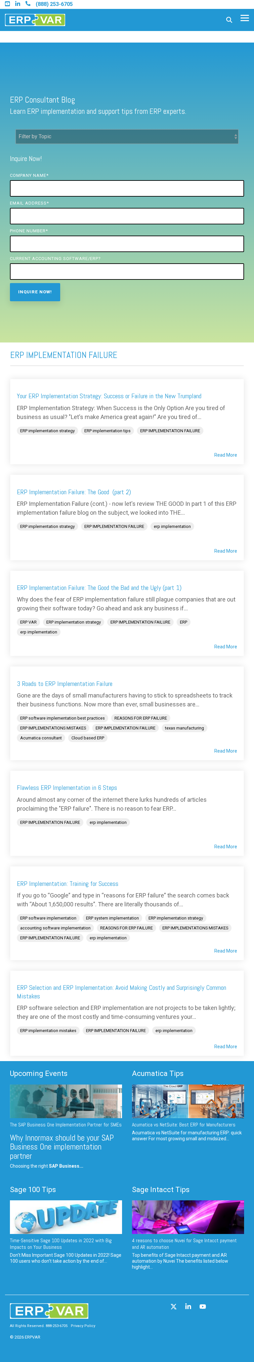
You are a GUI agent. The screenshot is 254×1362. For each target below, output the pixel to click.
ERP (183, 622)
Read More (225, 455)
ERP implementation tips (107, 430)
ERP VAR (28, 622)
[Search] (229, 20)
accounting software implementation (55, 927)
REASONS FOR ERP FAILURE (140, 718)
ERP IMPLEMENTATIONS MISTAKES (53, 728)
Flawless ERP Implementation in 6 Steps (67, 787)
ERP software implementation (48, 918)
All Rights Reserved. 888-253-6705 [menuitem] (38, 1326)
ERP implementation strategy (47, 430)
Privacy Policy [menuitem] (83, 1326)
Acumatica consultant (41, 737)
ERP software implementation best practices (62, 718)
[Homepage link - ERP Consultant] (49, 1316)
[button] (244, 17)
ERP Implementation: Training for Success (67, 883)
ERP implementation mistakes (48, 1030)
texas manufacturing (184, 728)
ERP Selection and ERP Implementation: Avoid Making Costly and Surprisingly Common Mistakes (121, 991)
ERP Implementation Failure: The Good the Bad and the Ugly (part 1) (99, 587)
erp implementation (172, 526)
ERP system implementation (112, 918)
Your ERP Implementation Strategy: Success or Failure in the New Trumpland (109, 396)
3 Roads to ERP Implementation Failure (64, 683)
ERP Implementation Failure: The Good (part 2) (74, 492)
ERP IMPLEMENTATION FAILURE (170, 430)
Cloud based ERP (87, 737)
